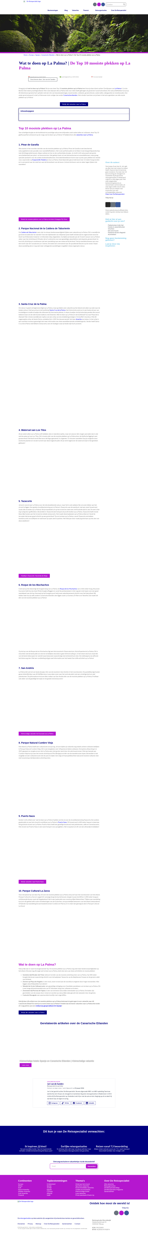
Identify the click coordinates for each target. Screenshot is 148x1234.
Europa (31, 55)
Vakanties (75, 10)
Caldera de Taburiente (28, 232)
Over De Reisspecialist (118, 10)
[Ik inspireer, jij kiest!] (36, 1139)
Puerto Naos (62, 822)
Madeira (44, 160)
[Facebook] (103, 4)
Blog (66, 10)
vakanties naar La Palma (84, 135)
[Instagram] (99, 4)
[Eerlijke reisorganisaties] (74, 1139)
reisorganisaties (25, 1218)
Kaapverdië (36, 160)
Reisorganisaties (101, 10)
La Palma (118, 88)
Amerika (79, 319)
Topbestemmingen (57, 1180)
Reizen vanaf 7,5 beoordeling (112, 1146)
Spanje (37, 55)
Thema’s (86, 10)
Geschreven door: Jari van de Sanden (42, 79)
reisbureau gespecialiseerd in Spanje (49, 1006)
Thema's (80, 1180)
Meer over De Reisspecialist (115, 194)
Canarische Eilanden (48, 55)
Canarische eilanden (70, 95)
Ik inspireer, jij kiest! (36, 1146)
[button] (126, 111)
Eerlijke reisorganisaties (74, 1146)
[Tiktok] (95, 4)
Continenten (25, 1180)
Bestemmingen (53, 10)
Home (25, 55)
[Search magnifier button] (124, 4)
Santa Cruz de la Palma (57, 310)
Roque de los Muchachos (68, 589)
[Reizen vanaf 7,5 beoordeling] (112, 1139)
